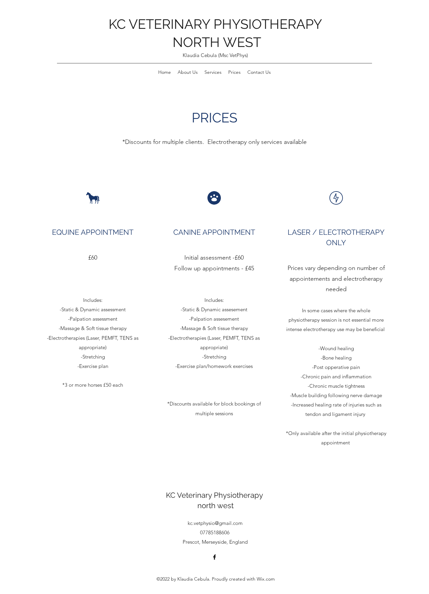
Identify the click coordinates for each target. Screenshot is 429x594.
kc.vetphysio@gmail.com (215, 523)
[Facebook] (214, 557)
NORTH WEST (217, 42)
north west (215, 505)
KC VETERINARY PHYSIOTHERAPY (217, 24)
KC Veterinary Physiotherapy (215, 495)
